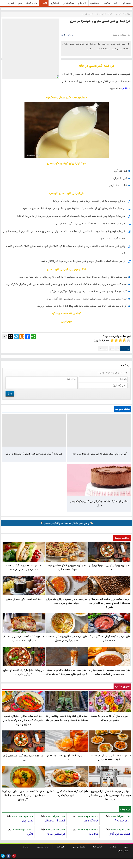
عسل (111, 349)
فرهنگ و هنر (90, 820)
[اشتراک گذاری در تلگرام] (16, 336)
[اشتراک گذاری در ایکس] (10, 336)
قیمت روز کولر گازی (119, 834)
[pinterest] (14, 856)
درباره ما (113, 846)
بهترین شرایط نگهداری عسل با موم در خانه (66, 758)
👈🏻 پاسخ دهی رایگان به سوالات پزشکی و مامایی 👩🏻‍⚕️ (66, 523)
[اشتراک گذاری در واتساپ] (33, 336)
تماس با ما (97, 846)
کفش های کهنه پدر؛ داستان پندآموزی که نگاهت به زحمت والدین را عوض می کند (67, 718)
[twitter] (3, 856)
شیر (117, 349)
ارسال (9, 393)
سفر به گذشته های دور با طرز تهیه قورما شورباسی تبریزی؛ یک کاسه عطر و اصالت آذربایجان (23, 795)
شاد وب (93, 834)
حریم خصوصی (43, 846)
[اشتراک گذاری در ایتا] (21, 336)
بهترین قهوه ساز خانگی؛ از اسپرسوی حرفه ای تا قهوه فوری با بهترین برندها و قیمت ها (110, 795)
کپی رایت (60, 846)
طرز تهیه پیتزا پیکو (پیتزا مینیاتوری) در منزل (23, 758)
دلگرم (125, 88)
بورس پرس (27, 820)
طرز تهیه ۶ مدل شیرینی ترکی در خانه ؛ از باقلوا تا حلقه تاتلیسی (110, 758)
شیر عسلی (103, 349)
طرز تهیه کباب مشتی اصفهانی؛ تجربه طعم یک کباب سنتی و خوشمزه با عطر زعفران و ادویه (23, 720)
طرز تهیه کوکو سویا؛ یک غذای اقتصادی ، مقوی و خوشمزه (66, 793)
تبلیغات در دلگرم (78, 846)
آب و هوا (25, 846)
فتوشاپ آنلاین (122, 850)
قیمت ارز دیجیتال (55, 820)
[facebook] (8, 856)
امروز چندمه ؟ (122, 820)
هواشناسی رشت (56, 834)
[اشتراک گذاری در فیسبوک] (27, 336)
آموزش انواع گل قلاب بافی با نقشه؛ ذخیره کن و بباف (109, 718)
